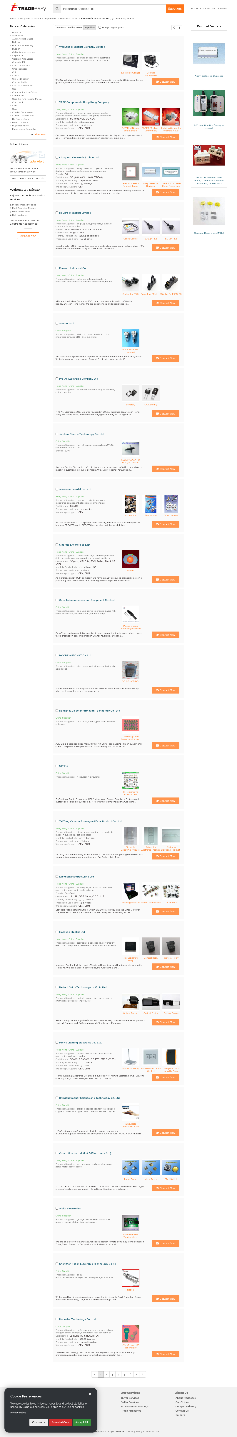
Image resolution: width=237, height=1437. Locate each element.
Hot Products (19, 215)
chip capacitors (106, 389)
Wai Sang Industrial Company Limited (82, 46)
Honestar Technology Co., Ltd (77, 1319)
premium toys (83, 558)
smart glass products (67, 1000)
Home (13, 18)
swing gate (91, 1222)
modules (95, 1164)
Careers (180, 1415)
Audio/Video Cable (23, 38)
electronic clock (92, 60)
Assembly (17, 35)
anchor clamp (97, 613)
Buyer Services (130, 1398)
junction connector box (68, 115)
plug (88, 223)
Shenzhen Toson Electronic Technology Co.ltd (87, 1263)
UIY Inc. (64, 765)
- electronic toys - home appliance (95, 555)
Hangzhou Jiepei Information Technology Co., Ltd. (90, 710)
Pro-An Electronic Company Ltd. (79, 378)
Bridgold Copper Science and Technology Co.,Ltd (89, 1097)
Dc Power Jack (20, 119)
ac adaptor (82, 887)
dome (79, 1166)
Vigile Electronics (70, 1208)
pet (78, 835)
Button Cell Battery (23, 45)
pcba (84, 721)
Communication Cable (24, 92)
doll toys (60, 558)
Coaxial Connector (22, 85)
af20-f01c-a (82, 337)
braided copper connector (90, 1108)
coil (57, 392)
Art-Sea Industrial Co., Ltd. (75, 489)
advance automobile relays (91, 279)
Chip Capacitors (21, 65)
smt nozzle (73, 447)
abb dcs (107, 666)
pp (74, 835)
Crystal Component (23, 112)
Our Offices (182, 1402)
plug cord (96, 223)
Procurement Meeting (24, 204)
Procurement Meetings (135, 1406)
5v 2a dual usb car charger (91, 1330)
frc (110, 281)
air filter (93, 337)
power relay (108, 943)
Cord (14, 105)
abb (79, 666)
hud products (105, 998)
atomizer (109, 1277)
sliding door (78, 1222)
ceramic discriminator (95, 171)
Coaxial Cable (20, 82)
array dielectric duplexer (90, 168)
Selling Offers (75, 27)
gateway (73, 1056)
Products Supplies (65, 57)
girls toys (70, 558)
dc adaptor (95, 887)
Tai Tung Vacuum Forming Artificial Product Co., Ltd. (91, 821)
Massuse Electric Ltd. (72, 931)
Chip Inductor (19, 69)
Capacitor (17, 55)
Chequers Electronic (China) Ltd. (79, 157)
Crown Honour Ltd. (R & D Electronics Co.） (86, 1153)
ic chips (105, 334)
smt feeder (61, 447)
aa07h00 (109, 445)
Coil (14, 89)
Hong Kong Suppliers (113, 27)
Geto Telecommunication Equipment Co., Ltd (87, 599)
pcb (79, 721)
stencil (91, 721)
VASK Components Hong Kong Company (84, 102)
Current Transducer (23, 115)
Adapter (16, 32)
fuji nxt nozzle (84, 445)
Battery (16, 42)
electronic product (74, 60)
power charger (72, 1332)
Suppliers (90, 27)
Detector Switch (21, 122)
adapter (90, 890)
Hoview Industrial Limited (75, 212)
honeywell (87, 666)
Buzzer (16, 49)
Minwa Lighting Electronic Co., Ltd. (80, 1042)
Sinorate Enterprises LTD (74, 544)
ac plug (81, 223)
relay (94, 945)
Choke (15, 75)
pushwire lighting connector (96, 115)
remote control (63, 1222)
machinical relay (107, 945)
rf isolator (82, 777)
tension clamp (81, 613)
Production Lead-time (67, 125)
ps (70, 835)
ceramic (92, 389)
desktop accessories (88, 57)
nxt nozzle (98, 445)
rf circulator (94, 777)
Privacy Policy (135, 1431)
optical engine (84, 998)
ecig (79, 1274)
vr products (85, 1000)
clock (105, 60)
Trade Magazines (131, 1410)
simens (97, 666)
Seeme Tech (67, 323)
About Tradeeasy (186, 1398)
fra (106, 281)
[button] (219, 8)
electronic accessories (68, 281)
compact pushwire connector (92, 113)
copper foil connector (86, 1111)
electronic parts (74, 171)
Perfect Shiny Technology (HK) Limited (83, 987)
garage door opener (87, 1219)
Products (61, 27)
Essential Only (60, 1422)
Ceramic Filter (20, 62)
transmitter (104, 1219)
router (82, 1056)
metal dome (68, 1166)
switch (97, 1053)
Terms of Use (152, 1431)
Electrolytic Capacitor (24, 129)
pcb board (61, 724)
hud (95, 998)
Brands (59, 174)
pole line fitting (85, 611)
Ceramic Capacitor (22, 59)
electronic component (92, 281)
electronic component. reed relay (73, 945)
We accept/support (66, 128)
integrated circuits (65, 337)
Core (14, 109)
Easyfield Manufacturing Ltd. (77, 876)
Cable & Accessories (23, 52)
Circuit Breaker (20, 79)
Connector (18, 95)
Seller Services (130, 1402)
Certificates (62, 119)
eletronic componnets (88, 334)
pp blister (86, 835)
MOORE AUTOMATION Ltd (75, 655)
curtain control (84, 1053)
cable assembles (71, 226)
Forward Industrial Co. (72, 268)
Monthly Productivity (67, 122)
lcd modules (83, 1164)
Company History (186, 1406)
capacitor (82, 389)
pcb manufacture (105, 721)
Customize (38, 1422)
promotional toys (101, 558)
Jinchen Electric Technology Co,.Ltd (81, 434)
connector (65, 392)
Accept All (81, 1422)
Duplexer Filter (20, 125)
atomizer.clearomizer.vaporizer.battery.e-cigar (79, 1277)
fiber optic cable (102, 611)
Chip (14, 72)
